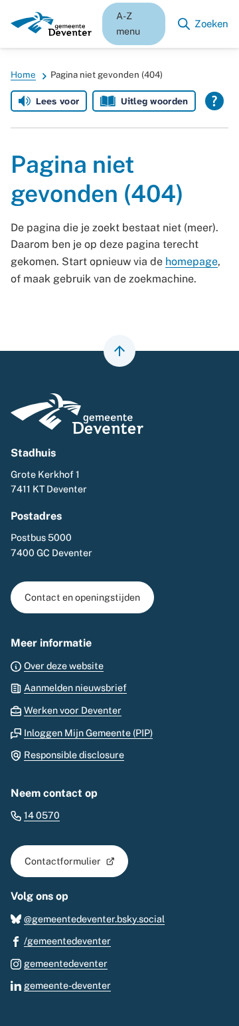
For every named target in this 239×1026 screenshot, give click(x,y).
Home (23, 74)
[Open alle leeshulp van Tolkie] (214, 101)
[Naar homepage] (51, 24)
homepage (191, 261)
